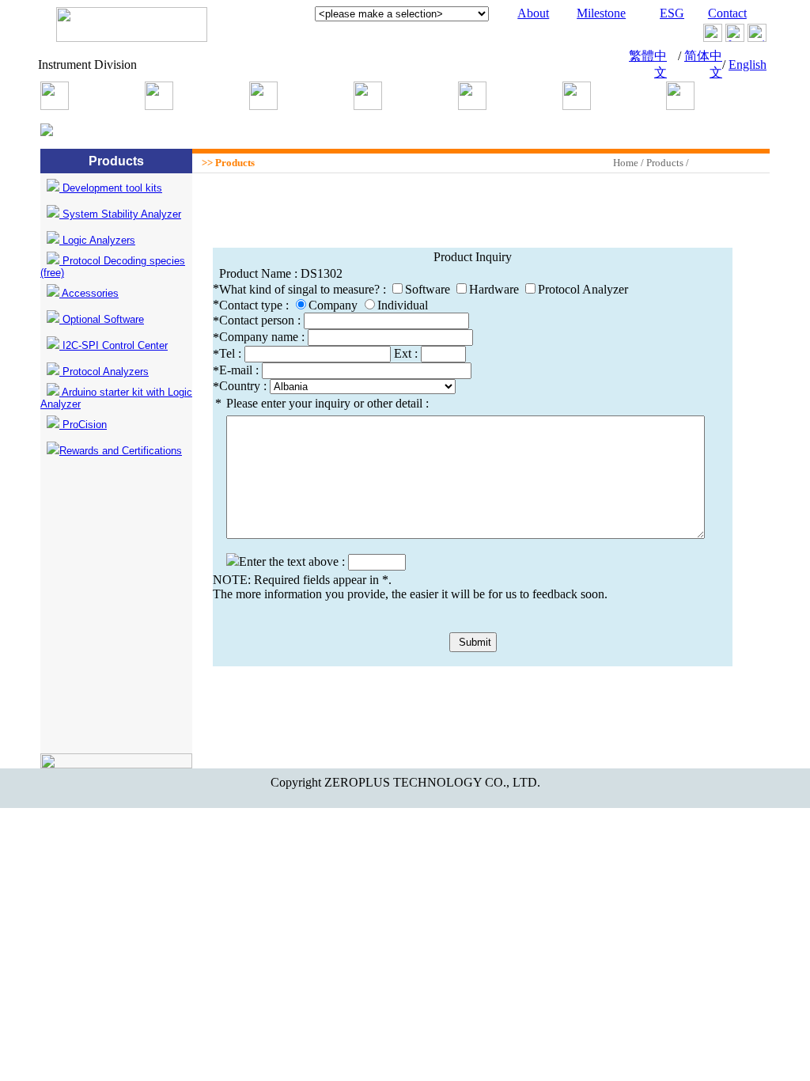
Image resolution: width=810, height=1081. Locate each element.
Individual (402, 305)
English (747, 64)
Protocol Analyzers (104, 371)
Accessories (89, 293)
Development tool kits (110, 188)
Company (333, 305)
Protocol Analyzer (583, 289)
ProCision (83, 425)
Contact (727, 13)
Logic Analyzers (97, 240)
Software (427, 289)
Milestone (601, 13)
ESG (672, 13)
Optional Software (101, 319)
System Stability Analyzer (120, 214)
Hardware (494, 289)
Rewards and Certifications (120, 451)
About (533, 13)
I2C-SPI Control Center (113, 345)
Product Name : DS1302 (281, 273)
